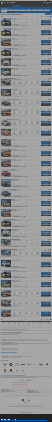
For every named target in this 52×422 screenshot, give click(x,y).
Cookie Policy (46, 417)
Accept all (24, 420)
